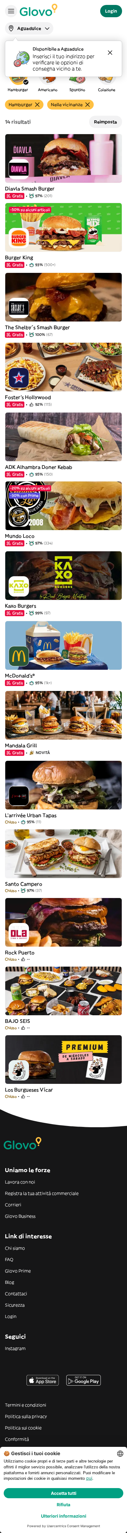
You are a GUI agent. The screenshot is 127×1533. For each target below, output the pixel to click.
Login (10, 1316)
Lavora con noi (20, 1182)
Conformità (17, 1439)
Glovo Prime (18, 1271)
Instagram (15, 1348)
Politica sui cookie (23, 1428)
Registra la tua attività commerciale (42, 1193)
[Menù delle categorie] (11, 11)
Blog (9, 1282)
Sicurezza (15, 1305)
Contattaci (16, 1293)
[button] (18, 78)
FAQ (9, 1259)
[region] (63, 78)
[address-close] (110, 52)
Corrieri (13, 1205)
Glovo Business (20, 1216)
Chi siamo (15, 1248)
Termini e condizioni (25, 1405)
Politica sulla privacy (26, 1416)
